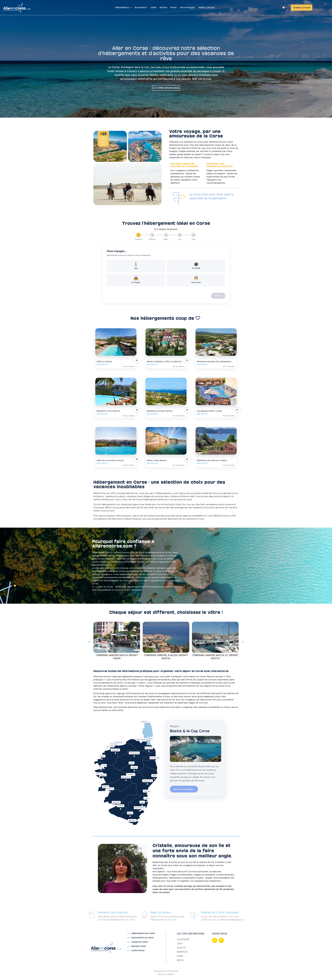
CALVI (179, 943)
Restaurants (141, 7)
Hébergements (122, 7)
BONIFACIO (182, 952)
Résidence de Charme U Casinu (212, 460)
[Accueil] (18, 7)
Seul (136, 265)
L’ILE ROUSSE (183, 939)
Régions (163, 7)
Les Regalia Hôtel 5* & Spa (209, 411)
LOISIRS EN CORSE (139, 942)
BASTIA (180, 960)
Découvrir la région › (184, 789)
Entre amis (196, 280)
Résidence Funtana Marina (159, 411)
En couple (136, 280)
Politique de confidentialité (166, 971)
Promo (173, 7)
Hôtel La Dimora (104, 362)
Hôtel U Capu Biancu (156, 460)
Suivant (218, 295)
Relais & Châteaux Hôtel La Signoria (164, 362)
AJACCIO (181, 947)
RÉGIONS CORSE (138, 946)
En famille (196, 265)
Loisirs (153, 7)
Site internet (102, 364)
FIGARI (180, 956)
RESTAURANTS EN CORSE (142, 938)
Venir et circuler (206, 7)
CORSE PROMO (137, 950)
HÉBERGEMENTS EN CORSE (143, 933)
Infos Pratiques (187, 7)
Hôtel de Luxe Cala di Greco (110, 460)
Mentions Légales (166, 974)
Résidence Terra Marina (108, 411)
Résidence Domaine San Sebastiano (214, 362)
